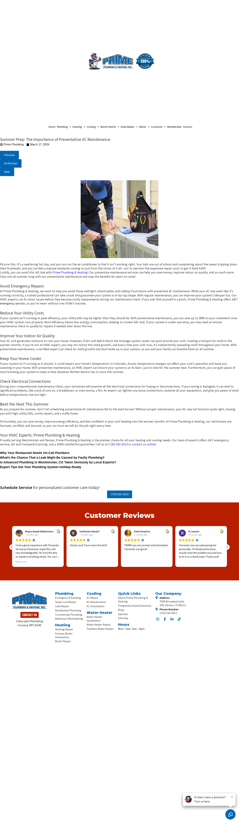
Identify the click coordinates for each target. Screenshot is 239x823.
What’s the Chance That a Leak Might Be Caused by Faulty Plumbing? (52, 457)
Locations (157, 126)
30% (202, 318)
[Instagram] (157, 619)
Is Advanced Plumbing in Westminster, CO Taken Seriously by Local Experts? (58, 462)
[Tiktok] (179, 619)
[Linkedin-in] (172, 619)
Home (51, 126)
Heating (77, 126)
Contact (187, 126)
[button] (7, 172)
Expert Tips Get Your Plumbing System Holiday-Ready (40, 467)
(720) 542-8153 (118, 444)
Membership (174, 126)
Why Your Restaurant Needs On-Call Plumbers (34, 453)
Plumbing (62, 126)
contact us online (143, 444)
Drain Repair (127, 126)
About (142, 126)
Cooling (91, 126)
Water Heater (108, 126)
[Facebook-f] (164, 619)
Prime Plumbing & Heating (69, 272)
